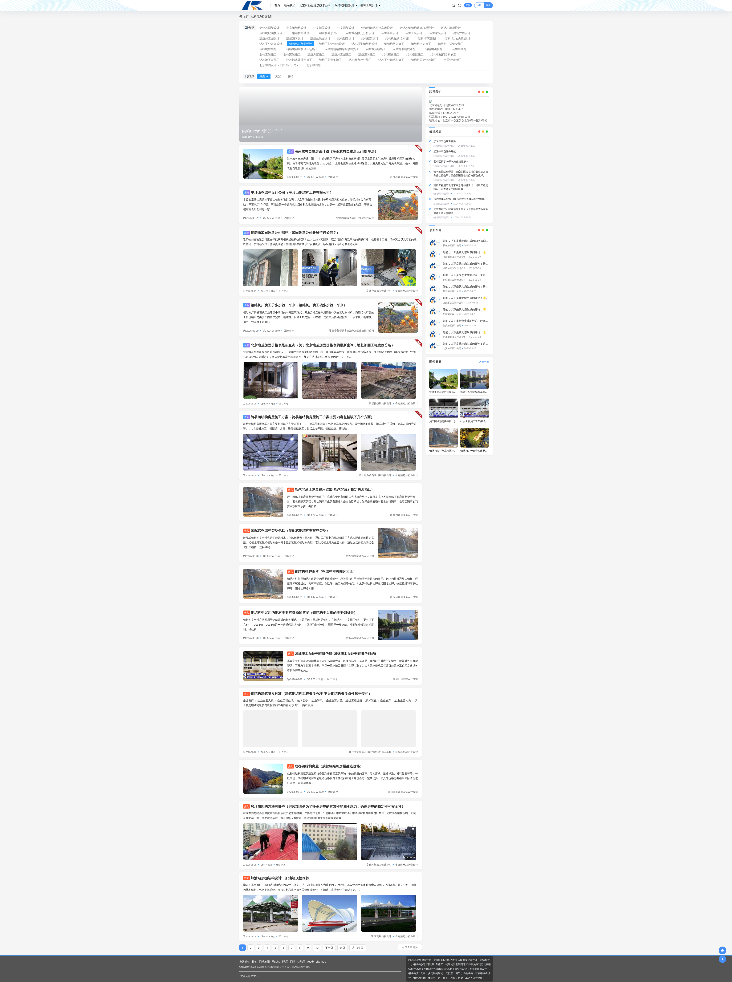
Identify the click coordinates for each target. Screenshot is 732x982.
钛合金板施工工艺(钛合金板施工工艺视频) (483, 421)
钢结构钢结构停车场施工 (302, 49)
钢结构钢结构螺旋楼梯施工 (342, 49)
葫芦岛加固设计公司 (380, 290)
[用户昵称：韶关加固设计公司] (433, 323)
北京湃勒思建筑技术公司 (315, 5)
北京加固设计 (321, 28)
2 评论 (333, 679)
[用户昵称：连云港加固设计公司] (433, 300)
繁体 (468, 5)
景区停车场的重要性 (444, 141)
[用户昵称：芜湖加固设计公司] (433, 311)
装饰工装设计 (368, 5)
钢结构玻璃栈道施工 (405, 49)
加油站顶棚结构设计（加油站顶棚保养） (278, 878)
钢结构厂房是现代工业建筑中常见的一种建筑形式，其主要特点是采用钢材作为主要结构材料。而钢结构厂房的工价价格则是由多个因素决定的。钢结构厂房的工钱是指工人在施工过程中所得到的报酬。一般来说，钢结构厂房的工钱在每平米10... (308, 317)
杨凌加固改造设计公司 (361, 638)
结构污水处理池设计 (457, 38)
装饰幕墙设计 (389, 33)
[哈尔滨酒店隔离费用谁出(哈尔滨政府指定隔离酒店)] (263, 502)
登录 (488, 5)
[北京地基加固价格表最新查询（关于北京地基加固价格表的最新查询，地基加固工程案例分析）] (270, 380)
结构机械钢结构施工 (443, 54)
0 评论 (334, 177)
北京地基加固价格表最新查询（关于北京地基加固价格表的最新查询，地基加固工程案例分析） (319, 345)
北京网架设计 (345, 28)
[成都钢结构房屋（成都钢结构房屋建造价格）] (263, 779)
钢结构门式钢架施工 (451, 44)
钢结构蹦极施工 (376, 49)
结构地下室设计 (428, 38)
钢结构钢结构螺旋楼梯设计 (417, 28)
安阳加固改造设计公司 (405, 597)
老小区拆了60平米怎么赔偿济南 (450, 161)
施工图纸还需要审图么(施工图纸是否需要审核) (454, 421)
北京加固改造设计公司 (405, 177)
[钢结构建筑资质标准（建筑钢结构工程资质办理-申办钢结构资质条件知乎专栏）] (270, 728)
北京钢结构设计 (296, 28)
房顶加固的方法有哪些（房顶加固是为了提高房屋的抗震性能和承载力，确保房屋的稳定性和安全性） (324, 806)
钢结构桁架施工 (421, 44)
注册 (479, 5)
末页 (342, 947)
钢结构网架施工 (394, 44)
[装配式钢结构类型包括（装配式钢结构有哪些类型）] (398, 543)
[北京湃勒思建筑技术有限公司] (255, 5)
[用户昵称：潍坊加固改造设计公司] (433, 265)
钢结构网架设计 (345, 5)
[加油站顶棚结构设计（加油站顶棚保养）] (270, 913)
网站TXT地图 (297, 961)
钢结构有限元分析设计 (360, 33)
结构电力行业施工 (360, 60)
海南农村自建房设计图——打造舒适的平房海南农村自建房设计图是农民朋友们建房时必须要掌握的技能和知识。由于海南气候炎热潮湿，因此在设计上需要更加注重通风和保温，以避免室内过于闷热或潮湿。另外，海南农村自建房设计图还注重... (352, 163)
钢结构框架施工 (269, 49)
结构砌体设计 (345, 38)
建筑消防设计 (294, 38)
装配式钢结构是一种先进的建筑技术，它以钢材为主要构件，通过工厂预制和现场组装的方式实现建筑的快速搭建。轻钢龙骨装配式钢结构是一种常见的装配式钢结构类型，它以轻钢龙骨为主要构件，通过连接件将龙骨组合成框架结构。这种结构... (308, 542)
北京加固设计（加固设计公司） (279, 65)
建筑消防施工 (367, 54)
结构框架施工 (415, 54)
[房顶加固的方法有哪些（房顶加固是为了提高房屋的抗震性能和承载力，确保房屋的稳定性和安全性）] (270, 841)
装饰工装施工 (268, 54)
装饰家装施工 (292, 54)
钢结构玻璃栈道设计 (272, 33)
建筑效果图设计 (320, 38)
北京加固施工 (314, 65)
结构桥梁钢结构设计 (364, 44)
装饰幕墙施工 (460, 49)
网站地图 (264, 961)
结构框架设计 (369, 38)
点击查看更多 (410, 947)
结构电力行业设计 (262, 16)
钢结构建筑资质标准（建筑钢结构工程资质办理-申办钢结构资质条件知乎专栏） (308, 693)
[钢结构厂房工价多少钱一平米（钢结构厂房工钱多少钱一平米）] (398, 317)
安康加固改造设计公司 (361, 556)
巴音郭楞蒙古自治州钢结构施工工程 (371, 751)
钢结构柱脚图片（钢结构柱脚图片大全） (322, 571)
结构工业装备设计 (270, 44)
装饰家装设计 (437, 33)
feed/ (310, 961)
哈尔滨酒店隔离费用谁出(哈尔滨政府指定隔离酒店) (330, 489)
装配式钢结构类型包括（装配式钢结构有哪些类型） (287, 530)
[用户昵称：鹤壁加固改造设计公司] (433, 277)
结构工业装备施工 (330, 60)
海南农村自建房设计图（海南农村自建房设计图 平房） (333, 151)
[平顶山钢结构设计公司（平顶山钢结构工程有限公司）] (398, 205)
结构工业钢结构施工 (391, 60)
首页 (277, 5)
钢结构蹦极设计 (451, 28)
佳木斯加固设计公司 (380, 864)
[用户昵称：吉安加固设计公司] (433, 345)
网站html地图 (280, 961)
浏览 (278, 76)
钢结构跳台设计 (302, 33)
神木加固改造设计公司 (405, 515)
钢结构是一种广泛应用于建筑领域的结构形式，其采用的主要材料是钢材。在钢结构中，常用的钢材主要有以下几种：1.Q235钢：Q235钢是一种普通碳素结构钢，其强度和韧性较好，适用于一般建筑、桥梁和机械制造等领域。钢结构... (308, 624)
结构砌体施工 (391, 54)
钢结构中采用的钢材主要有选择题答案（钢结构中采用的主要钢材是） (300, 612)
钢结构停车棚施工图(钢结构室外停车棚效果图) (459, 199)
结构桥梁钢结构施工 (424, 60)
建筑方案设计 (461, 33)
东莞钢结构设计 (382, 936)
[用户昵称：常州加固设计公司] (433, 288)
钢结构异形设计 (329, 33)
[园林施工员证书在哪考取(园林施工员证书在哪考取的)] (263, 666)
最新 (262, 76)
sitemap (321, 961)
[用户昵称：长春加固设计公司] (433, 242)
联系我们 (289, 5)
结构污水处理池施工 (299, 60)
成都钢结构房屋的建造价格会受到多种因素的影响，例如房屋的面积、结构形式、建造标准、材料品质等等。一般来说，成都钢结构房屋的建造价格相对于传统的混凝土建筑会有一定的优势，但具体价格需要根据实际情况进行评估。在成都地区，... (352, 778)
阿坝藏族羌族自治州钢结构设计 (356, 218)
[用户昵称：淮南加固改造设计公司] (433, 254)
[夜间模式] (459, 5)
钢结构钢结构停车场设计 (377, 28)
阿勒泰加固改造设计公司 (404, 791)
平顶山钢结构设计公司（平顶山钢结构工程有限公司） (288, 192)
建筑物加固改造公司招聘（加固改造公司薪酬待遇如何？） (292, 232)
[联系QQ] (722, 950)
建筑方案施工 (316, 54)
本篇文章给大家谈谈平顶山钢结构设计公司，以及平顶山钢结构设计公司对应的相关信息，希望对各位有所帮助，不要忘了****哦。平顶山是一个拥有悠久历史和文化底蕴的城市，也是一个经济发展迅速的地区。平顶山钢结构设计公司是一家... (307, 204)
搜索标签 (244, 961)
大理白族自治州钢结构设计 (376, 475)
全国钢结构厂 (452, 60)
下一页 (329, 947)
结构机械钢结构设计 (398, 38)
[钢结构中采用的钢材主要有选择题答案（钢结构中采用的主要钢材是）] (398, 625)
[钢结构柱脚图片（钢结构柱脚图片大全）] (263, 584)
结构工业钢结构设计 (332, 44)
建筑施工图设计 (269, 38)
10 (317, 947)
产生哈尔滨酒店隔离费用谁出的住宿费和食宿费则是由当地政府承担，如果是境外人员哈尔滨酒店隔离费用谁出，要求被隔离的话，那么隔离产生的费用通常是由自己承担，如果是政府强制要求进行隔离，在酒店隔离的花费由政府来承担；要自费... (352, 501)
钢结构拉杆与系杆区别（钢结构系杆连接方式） (455, 450)
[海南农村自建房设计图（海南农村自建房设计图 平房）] (263, 164)
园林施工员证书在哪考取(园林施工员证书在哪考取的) (332, 653)
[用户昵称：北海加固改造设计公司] (433, 334)
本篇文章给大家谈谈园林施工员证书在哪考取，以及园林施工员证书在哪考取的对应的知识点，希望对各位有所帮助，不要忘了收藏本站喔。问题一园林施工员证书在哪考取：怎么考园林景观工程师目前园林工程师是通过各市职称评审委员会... (352, 665)
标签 (254, 961)
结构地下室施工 (269, 60)
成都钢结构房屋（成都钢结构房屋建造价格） (325, 766)
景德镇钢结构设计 (381, 403)
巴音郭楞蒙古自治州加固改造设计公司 (353, 330)
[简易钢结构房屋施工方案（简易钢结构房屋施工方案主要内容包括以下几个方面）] (270, 452)
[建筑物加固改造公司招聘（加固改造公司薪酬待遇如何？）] (270, 267)
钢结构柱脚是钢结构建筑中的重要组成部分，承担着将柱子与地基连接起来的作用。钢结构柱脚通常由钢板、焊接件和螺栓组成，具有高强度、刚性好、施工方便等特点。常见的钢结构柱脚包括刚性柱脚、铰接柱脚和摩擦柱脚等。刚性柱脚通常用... (352, 583)
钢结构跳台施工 (435, 49)
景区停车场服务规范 (444, 151)
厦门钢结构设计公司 (407, 679)
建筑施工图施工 (341, 54)
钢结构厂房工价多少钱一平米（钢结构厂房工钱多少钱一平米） (295, 305)
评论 (291, 76)
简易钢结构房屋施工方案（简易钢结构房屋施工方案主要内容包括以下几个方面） (309, 417)
